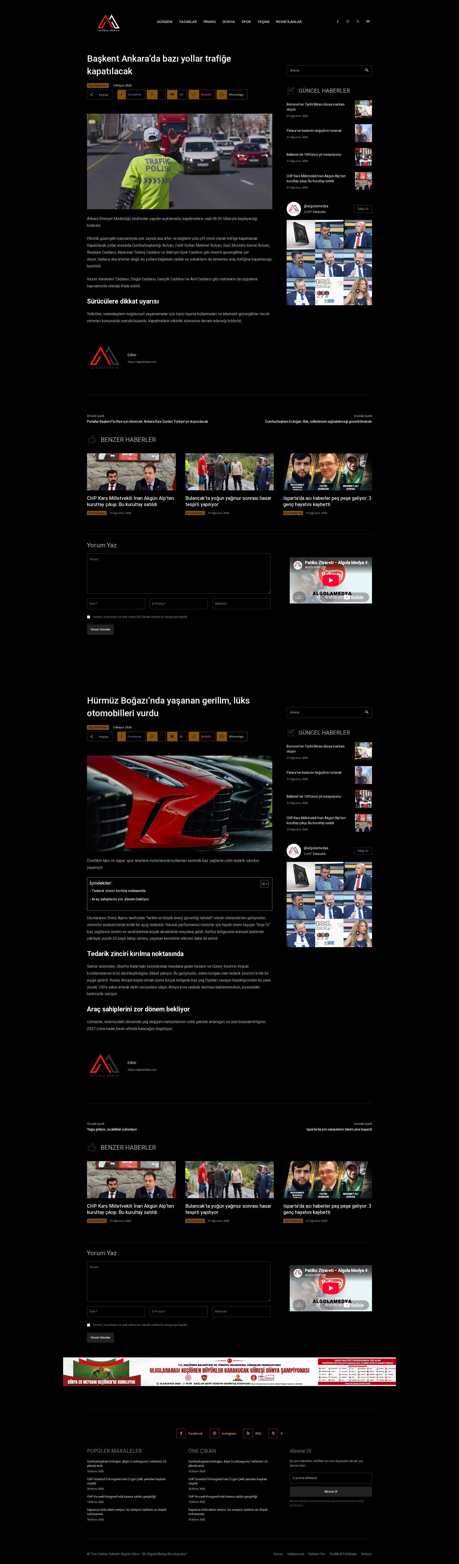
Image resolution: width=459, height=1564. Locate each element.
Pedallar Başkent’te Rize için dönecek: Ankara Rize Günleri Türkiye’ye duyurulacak (147, 421)
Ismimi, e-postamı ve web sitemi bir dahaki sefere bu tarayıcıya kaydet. (140, 617)
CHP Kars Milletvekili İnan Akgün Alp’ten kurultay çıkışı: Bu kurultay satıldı (316, 179)
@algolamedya (316, 206)
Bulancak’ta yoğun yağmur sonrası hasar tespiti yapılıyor (228, 501)
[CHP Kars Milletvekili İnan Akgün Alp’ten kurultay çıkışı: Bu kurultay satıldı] (363, 181)
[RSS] (248, 1433)
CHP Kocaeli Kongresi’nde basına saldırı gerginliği (121, 1496)
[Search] (367, 70)
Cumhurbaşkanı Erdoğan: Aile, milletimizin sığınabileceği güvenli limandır (318, 421)
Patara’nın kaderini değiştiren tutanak (314, 130)
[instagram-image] (301, 234)
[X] (358, 22)
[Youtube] (368, 22)
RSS (258, 1433)
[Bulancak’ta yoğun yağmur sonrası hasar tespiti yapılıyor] (229, 472)
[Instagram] (348, 22)
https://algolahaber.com (142, 362)
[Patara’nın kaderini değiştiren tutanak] (363, 133)
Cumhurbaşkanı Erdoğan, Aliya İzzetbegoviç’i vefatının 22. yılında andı (127, 1463)
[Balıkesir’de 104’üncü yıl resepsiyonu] (363, 157)
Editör (132, 355)
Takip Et (362, 209)
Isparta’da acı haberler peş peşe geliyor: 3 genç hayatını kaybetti (327, 501)
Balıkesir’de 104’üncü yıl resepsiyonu (314, 154)
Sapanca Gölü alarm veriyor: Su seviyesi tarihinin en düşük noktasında (126, 1511)
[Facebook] (338, 22)
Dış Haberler (97, 85)
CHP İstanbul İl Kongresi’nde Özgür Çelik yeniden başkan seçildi (126, 1481)
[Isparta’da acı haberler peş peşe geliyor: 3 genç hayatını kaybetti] (327, 472)
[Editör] (105, 358)
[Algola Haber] (113, 21)
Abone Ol (330, 1491)
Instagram (229, 1433)
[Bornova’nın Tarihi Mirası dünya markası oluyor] (363, 109)
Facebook (196, 1433)
